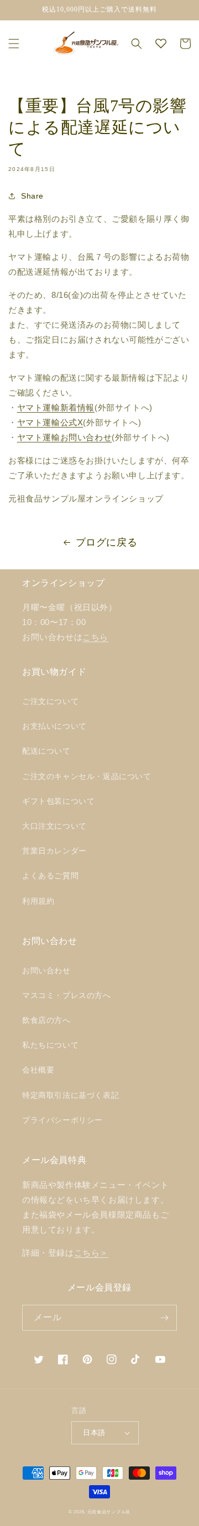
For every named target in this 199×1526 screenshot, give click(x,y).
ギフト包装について (58, 801)
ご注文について (50, 701)
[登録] (164, 1318)
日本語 (94, 1432)
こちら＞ (91, 1252)
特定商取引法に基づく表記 (70, 1095)
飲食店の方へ (46, 1020)
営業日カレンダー (54, 850)
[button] (14, 43)
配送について (46, 750)
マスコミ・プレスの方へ (66, 995)
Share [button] (32, 195)
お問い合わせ (46, 970)
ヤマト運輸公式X (50, 422)
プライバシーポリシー (62, 1120)
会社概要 (38, 1069)
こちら (95, 637)
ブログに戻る (107, 542)
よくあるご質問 (50, 875)
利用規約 (38, 901)
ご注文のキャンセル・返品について (86, 776)
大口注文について (54, 825)
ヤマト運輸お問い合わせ (64, 437)
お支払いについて (54, 726)
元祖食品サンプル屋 (108, 1511)
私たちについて (50, 1045)
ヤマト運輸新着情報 (56, 407)
